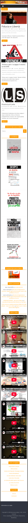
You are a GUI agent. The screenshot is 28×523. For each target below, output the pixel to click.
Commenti (14, 496)
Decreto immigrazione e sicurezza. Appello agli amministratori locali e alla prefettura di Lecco (14, 291)
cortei (8, 70)
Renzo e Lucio (14, 485)
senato (13, 74)
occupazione (14, 72)
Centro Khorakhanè (14, 473)
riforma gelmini (19, 30)
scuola (3, 74)
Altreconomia (14, 468)
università (8, 32)
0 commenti (15, 29)
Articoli (14, 493)
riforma (19, 72)
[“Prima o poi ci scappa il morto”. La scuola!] (14, 46)
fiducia (21, 29)
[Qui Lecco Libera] (14, 1)
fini (24, 29)
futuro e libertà (5, 30)
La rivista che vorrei (14, 482)
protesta (14, 30)
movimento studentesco (7, 72)
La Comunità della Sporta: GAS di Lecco (14, 480)
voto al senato (14, 32)
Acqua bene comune (14, 466)
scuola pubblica (8, 74)
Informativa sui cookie (6, 505)
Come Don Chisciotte (14, 478)
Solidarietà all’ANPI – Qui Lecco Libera (12, 300)
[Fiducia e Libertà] (14, 12)
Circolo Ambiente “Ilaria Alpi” (14, 475)
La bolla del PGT (19, 287)
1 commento (15, 68)
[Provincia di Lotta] (14, 89)
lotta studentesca (5, 108)
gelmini (9, 30)
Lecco (15, 70)
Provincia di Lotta (8, 104)
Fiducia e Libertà (11, 26)
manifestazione (20, 70)
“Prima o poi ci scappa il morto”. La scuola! (14, 65)
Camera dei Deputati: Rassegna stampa (14, 471)
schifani (23, 72)
